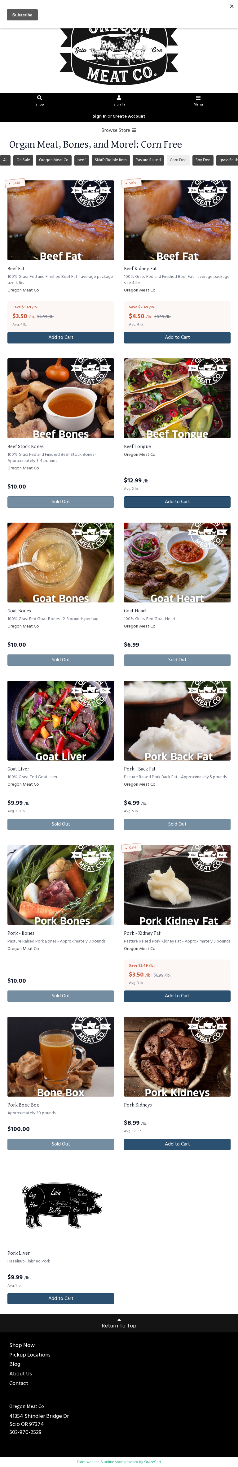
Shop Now (22, 1346)
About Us (20, 1374)
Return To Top (119, 1326)
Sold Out (61, 502)
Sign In (119, 104)
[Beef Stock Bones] (60, 398)
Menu (198, 104)
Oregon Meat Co (53, 160)
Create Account (128, 116)
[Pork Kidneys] (177, 1057)
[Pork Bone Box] (60, 1057)
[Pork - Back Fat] (177, 721)
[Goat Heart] (177, 562)
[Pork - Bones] (60, 885)
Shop (39, 104)
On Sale (23, 160)
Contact (18, 1384)
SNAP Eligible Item (111, 160)
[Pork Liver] (60, 1205)
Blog (14, 1365)
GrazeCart (152, 1462)
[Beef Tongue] (177, 398)
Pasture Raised (148, 160)
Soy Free (203, 160)
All (5, 160)
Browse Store (116, 131)
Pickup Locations (30, 1355)
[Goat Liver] (60, 721)
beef (81, 160)
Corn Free (178, 160)
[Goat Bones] (60, 562)
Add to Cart (60, 338)
